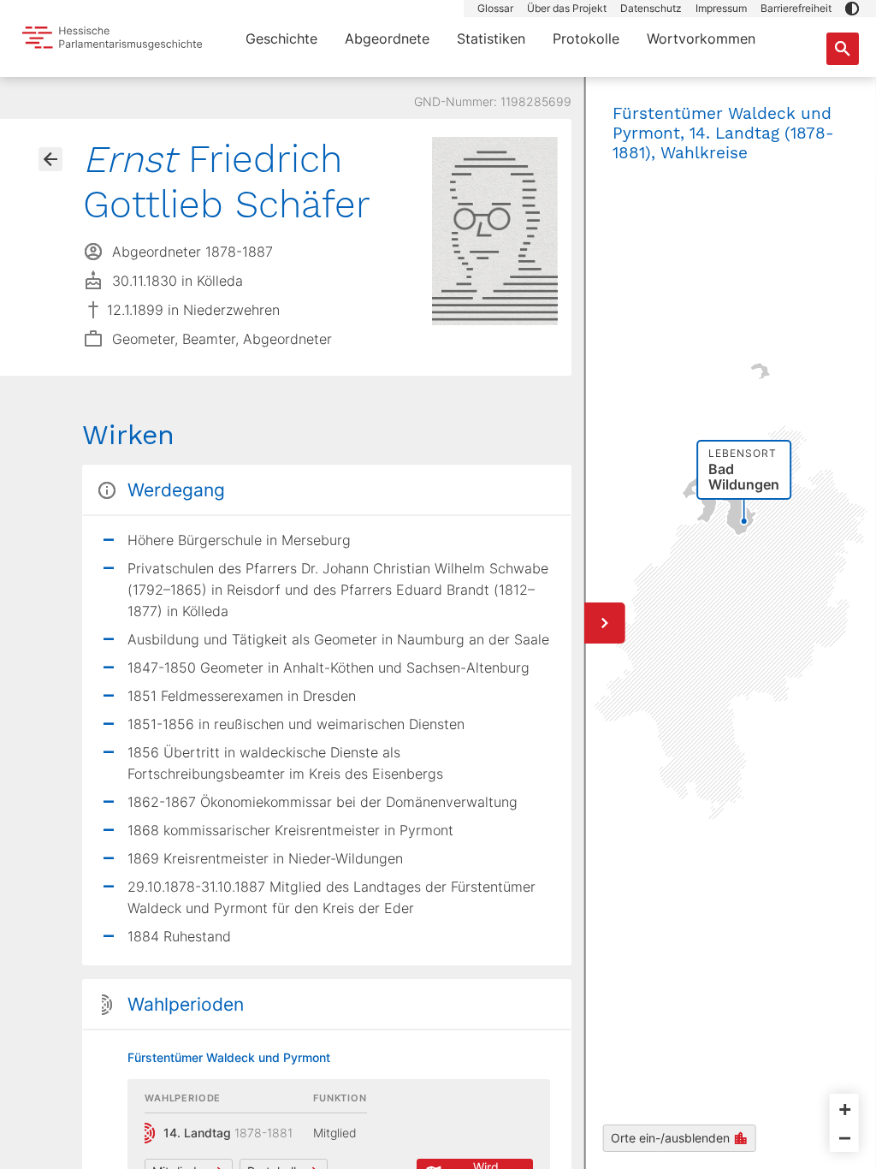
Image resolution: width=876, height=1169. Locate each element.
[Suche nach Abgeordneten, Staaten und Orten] (842, 49)
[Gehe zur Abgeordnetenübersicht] (50, 159)
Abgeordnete (387, 38)
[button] (852, 8)
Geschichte (281, 38)
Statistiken (491, 38)
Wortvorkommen (701, 38)
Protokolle (586, 38)
